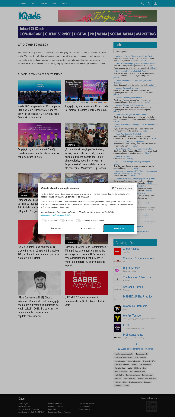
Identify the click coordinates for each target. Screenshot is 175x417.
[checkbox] (49, 220)
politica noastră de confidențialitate (56, 214)
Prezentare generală (123, 188)
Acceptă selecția (88, 228)
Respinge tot (55, 228)
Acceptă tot (119, 228)
